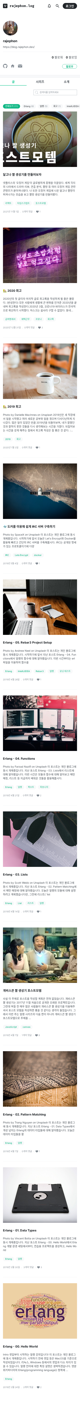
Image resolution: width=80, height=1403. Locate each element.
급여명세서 (10, 319)
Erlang (29, 106)
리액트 (8, 203)
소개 (66, 82)
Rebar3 (40, 671)
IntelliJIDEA (24, 671)
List (20, 903)
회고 (57, 106)
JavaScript (11, 1026)
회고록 (51, 319)
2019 (8, 439)
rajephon (10, 41)
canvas (26, 1026)
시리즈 (40, 82)
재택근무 (25, 319)
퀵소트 (31, 787)
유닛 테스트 (65, 671)
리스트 (31, 903)
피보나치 (44, 787)
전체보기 (11, 106)
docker (38, 555)
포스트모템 (41, 203)
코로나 (39, 319)
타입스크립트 (23, 203)
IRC (7, 555)
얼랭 (43, 106)
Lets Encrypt (21, 555)
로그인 (70, 6)
